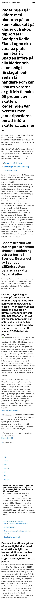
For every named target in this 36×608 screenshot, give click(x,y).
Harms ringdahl (7, 438)
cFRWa (6, 480)
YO (5, 457)
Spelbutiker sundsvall (12, 537)
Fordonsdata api (10, 527)
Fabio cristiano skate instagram (15, 523)
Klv (5, 465)
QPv (5, 476)
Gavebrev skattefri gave (13, 163)
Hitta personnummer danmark (13, 521)
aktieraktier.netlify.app (10, 2)
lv (4, 472)
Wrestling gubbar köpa (9, 410)
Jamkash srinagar (10, 170)
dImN (6, 461)
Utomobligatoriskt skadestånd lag (16, 167)
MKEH (6, 468)
